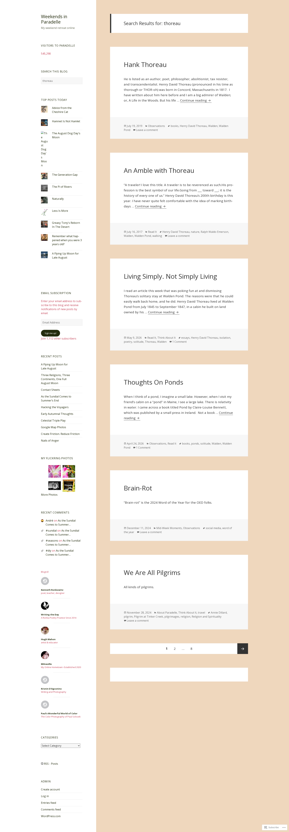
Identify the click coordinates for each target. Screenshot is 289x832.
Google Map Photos (53, 427)
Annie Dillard (219, 612)
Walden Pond (142, 236)
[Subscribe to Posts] (42, 764)
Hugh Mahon (48, 639)
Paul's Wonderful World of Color (59, 713)
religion (185, 616)
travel (201, 612)
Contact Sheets (50, 390)
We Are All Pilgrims (152, 572)
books (174, 126)
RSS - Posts (51, 764)
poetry (128, 342)
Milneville (46, 663)
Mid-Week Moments (169, 528)
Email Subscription (56, 293)
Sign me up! (50, 333)
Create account (50, 789)
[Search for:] (61, 81)
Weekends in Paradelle (54, 19)
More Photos (49, 494)
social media (213, 528)
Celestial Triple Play (53, 420)
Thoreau (150, 342)
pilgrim (128, 616)
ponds (195, 443)
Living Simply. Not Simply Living (170, 276)
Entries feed (48, 803)
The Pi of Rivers (62, 187)
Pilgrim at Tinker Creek (148, 616)
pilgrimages (171, 616)
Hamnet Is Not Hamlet (66, 121)
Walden (213, 126)
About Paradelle (167, 612)
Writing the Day (50, 614)
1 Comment (179, 342)
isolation (224, 338)
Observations (156, 126)
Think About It (166, 338)
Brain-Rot (138, 487)
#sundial (51, 530)
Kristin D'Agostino (51, 688)
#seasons (52, 540)
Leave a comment (147, 130)
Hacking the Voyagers (55, 407)
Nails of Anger (50, 440)
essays (185, 338)
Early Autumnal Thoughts (57, 414)
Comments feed (51, 809)
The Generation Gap (65, 175)
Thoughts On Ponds (153, 382)
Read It (152, 232)
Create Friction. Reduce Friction (60, 434)
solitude (138, 342)
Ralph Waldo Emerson (214, 232)
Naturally (58, 199)
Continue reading (194, 100)
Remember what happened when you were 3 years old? (67, 240)
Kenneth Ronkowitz (52, 589)
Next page (242, 648)
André (49, 520)
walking (157, 236)
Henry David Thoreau (193, 126)
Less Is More (60, 211)
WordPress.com (51, 816)
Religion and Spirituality (206, 616)
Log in (45, 796)
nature (195, 232)
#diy (48, 550)
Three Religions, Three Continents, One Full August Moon (55, 379)
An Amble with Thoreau (159, 170)
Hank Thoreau (145, 64)
